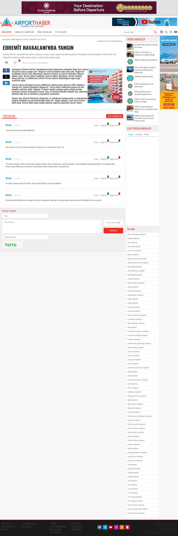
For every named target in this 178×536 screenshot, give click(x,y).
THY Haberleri (133, 493)
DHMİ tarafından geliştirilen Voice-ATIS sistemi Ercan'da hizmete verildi (144, 118)
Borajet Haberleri (133, 279)
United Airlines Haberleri (136, 513)
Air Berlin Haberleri (134, 247)
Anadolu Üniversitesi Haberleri (138, 263)
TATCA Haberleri (133, 477)
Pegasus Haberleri (134, 420)
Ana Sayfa (5, 523)
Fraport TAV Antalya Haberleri (138, 335)
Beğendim (104, 125)
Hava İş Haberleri (134, 356)
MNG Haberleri (133, 400)
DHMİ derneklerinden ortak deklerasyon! (143, 85)
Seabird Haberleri (134, 444)
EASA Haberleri (133, 303)
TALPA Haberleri (133, 473)
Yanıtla (96, 125)
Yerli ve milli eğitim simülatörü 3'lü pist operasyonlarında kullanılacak (145, 70)
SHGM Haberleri (133, 449)
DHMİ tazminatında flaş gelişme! (145, 60)
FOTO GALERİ (60, 32)
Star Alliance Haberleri (135, 457)
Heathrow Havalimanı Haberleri (138, 368)
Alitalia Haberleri (133, 255)
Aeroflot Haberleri (134, 239)
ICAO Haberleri (133, 376)
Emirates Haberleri (134, 311)
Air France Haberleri (135, 251)
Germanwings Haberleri (136, 348)
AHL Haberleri (132, 243)
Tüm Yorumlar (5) (114, 116)
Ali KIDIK (53, 523)
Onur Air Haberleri (134, 412)
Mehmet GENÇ (55, 529)
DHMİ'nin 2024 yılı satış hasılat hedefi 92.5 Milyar (145, 100)
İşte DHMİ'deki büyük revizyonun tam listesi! (146, 46)
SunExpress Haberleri (135, 461)
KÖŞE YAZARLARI (44, 32)
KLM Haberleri (133, 384)
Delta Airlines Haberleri (136, 295)
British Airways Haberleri (136, 283)
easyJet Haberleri (134, 307)
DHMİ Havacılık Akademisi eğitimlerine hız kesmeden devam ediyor (146, 109)
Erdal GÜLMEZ (76, 529)
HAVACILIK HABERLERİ (24, 32)
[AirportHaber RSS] (122, 527)
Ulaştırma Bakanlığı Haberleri (138, 509)
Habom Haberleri (133, 352)
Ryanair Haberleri (134, 436)
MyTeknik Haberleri (134, 408)
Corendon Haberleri (134, 291)
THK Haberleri (133, 489)
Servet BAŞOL (76, 526)
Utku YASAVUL (55, 532)
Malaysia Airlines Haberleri (137, 396)
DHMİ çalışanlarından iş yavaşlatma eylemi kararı (143, 93)
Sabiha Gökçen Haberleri (136, 440)
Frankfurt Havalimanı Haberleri (138, 331)
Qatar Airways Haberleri (136, 432)
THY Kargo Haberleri (135, 497)
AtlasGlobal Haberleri (135, 275)
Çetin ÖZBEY (76, 523)
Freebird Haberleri (134, 339)
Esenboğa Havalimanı (135, 319)
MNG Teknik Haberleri (135, 404)
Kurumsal (5, 529)
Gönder (113, 230)
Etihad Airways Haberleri (136, 323)
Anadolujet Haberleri (135, 267)
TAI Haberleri (132, 465)
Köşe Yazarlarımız (8, 526)
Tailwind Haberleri (134, 469)
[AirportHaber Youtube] (175, 32)
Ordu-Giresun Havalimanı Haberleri (140, 416)
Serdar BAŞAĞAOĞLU (58, 526)
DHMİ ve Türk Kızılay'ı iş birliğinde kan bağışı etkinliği (144, 53)
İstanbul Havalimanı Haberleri (138, 380)
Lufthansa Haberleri (134, 392)
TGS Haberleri (132, 485)
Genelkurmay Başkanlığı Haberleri (139, 344)
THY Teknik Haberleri (135, 501)
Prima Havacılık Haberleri (136, 424)
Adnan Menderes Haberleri (137, 234)
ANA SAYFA (6, 32)
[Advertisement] (142, 182)
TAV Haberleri (132, 481)
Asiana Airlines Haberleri (136, 271)
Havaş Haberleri (133, 364)
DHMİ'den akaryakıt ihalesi (143, 76)
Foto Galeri (26, 526)
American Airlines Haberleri (137, 259)
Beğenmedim (114, 125)
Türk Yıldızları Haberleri (136, 505)
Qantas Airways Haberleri (136, 428)
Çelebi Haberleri (133, 287)
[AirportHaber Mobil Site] (127, 527)
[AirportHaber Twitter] (166, 32)
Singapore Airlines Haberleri (137, 453)
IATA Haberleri (133, 372)
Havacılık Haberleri (134, 360)
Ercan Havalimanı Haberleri (137, 315)
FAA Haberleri (132, 327)
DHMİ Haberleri (133, 299)
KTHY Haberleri (133, 388)
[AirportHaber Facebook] (161, 32)
